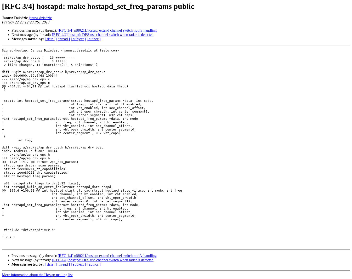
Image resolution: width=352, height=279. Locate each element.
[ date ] (50, 39)
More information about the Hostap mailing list (37, 275)
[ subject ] (78, 39)
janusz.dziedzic (40, 18)
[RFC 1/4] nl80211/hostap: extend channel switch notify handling (107, 30)
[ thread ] (63, 39)
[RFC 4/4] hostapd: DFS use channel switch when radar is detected (102, 35)
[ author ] (94, 39)
